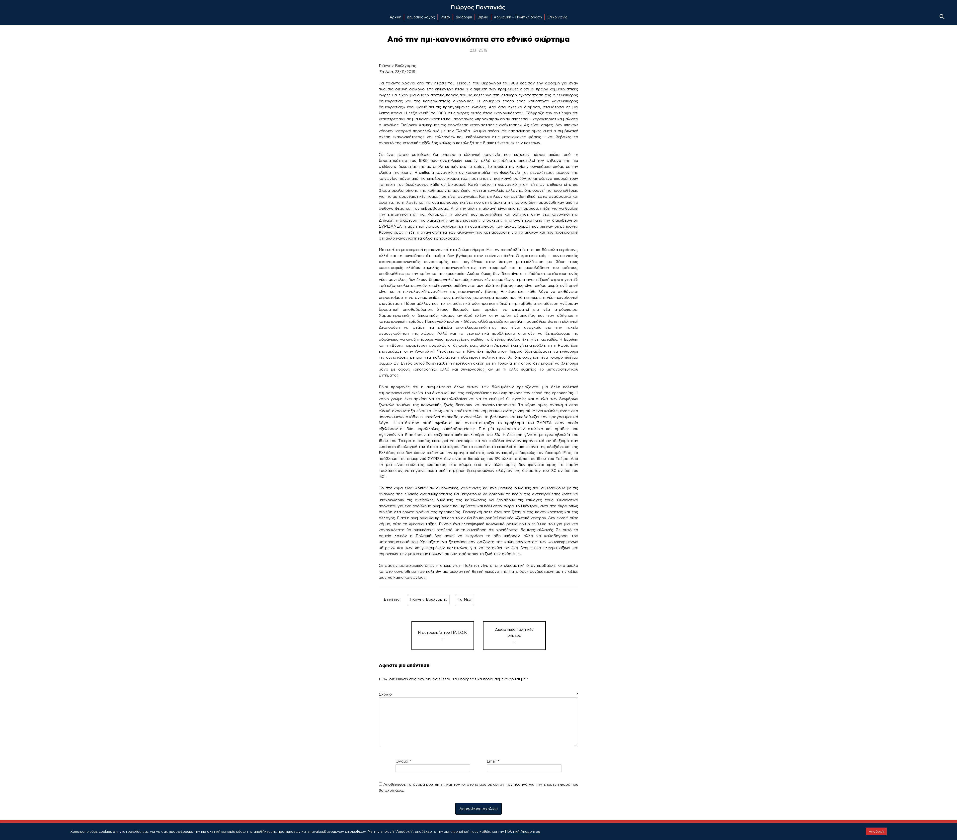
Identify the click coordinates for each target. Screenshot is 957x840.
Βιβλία (483, 17)
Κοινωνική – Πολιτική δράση (518, 17)
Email (493, 761)
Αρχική (395, 17)
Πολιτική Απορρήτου (522, 831)
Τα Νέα (464, 599)
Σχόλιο (478, 694)
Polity (445, 17)
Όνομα (403, 761)
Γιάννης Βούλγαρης (428, 599)
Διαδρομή (464, 17)
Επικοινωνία (557, 17)
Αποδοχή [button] (876, 831)
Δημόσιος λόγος (421, 17)
